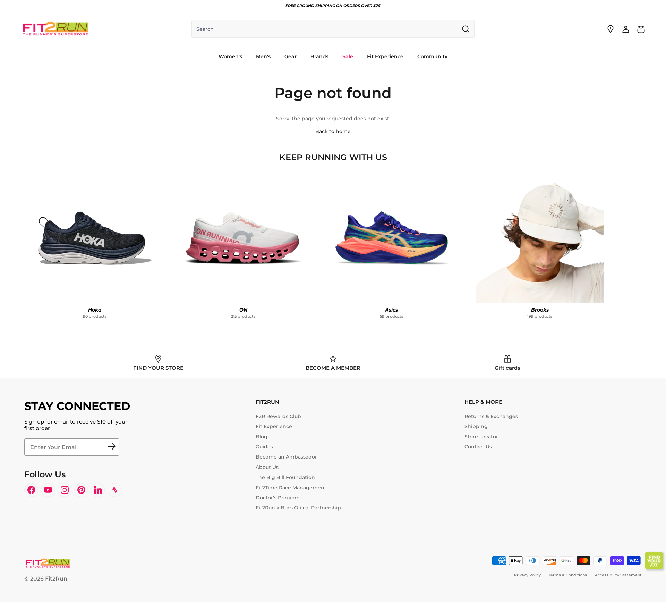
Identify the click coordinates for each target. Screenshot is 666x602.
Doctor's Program (278, 498)
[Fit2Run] (55, 29)
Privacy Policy (527, 575)
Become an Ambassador (286, 457)
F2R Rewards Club (278, 416)
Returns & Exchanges (491, 416)
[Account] (626, 29)
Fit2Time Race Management (291, 488)
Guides (264, 447)
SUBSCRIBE (112, 447)
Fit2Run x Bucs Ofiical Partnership (298, 508)
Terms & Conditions (568, 575)
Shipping (476, 426)
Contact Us (478, 447)
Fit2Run (56, 578)
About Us (267, 467)
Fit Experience (274, 426)
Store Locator (481, 437)
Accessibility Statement (618, 575)
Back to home (333, 131)
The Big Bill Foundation (285, 477)
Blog (261, 437)
